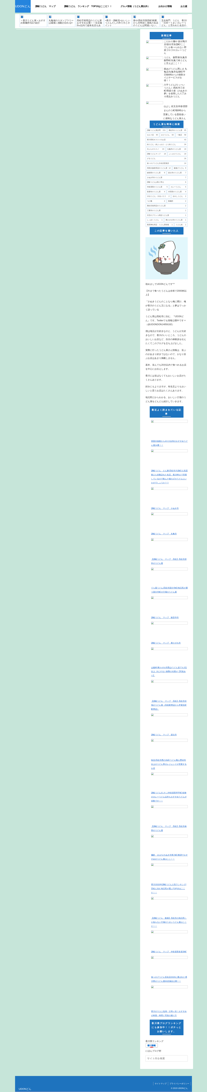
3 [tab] (107, 30)
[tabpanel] (33, 20)
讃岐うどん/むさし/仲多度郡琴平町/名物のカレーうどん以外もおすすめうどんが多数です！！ (169, 797)
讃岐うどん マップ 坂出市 (164, 735)
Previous (17, 21)
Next (189, 21)
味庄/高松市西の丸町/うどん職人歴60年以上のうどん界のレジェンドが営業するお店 (169, 764)
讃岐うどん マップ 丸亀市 (164, 534)
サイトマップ (161, 1083)
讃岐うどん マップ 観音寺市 (165, 617)
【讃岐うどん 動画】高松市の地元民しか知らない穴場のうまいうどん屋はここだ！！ (169, 922)
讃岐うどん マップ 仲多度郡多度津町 (169, 951)
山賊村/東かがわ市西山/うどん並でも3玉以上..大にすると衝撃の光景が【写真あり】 (169, 671)
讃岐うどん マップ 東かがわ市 (166, 643)
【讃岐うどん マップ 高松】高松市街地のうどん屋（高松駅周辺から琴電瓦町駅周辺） (169, 705)
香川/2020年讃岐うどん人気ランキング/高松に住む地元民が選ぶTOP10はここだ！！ (168, 888)
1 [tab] (99, 30)
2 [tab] (103, 30)
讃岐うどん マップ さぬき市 (165, 508)
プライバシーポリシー (179, 1083)
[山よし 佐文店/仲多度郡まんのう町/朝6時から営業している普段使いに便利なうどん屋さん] (166, 99)
